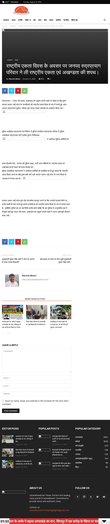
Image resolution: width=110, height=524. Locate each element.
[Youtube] (104, 497)
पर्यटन (40, 20)
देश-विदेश (66, 20)
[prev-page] (4, 333)
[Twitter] (11, 91)
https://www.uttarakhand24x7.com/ (35, 280)
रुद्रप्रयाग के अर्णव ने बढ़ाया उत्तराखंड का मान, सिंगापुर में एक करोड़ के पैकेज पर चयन (11, 324)
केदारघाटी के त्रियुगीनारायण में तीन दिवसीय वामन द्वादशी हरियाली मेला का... (61, 452)
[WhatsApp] (25, 91)
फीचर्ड (16, 60)
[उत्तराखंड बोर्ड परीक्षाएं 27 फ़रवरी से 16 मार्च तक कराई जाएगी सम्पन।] (44, 439)
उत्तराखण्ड (6, 20)
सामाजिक (58, 20)
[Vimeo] (97, 497)
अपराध (13, 20)
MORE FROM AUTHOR (35, 299)
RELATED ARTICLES (13, 299)
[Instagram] (84, 496)
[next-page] (8, 333)
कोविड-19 (28, 20)
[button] (104, 20)
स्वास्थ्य (51, 20)
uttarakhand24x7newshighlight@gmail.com (49, 510)
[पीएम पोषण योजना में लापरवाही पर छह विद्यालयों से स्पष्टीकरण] (36, 312)
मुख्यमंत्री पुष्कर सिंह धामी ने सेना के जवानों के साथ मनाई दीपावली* (18, 260)
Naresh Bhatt (14, 79)
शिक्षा (45, 20)
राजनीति (20, 20)
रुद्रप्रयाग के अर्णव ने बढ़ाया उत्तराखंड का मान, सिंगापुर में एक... (24, 438)
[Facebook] (5, 91)
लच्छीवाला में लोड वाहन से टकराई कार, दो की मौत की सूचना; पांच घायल (59, 324)
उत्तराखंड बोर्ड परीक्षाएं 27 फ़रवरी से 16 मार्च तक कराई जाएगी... (60, 438)
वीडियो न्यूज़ (74, 20)
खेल (34, 20)
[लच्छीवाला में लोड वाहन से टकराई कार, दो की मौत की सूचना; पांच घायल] (60, 312)
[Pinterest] (18, 91)
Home (4, 26)
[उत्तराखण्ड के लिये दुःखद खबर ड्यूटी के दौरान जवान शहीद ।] (44, 466)
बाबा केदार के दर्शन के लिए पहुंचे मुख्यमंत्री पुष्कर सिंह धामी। (55, 260)
